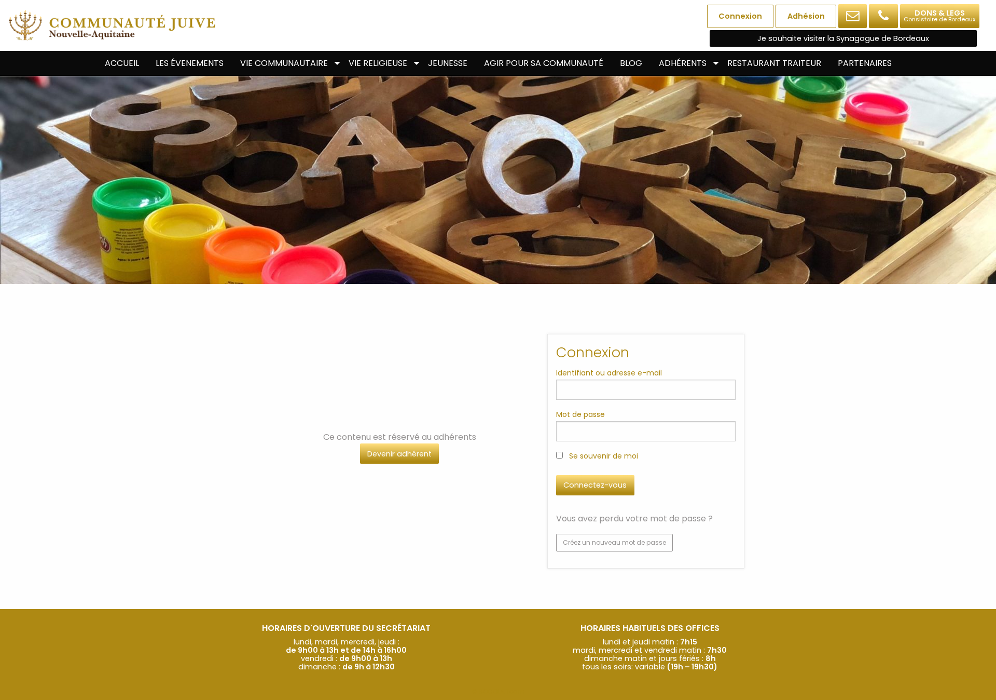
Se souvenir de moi (602, 456)
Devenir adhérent (399, 454)
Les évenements (190, 63)
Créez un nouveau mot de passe (614, 542)
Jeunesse (447, 63)
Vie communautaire (284, 63)
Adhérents (683, 63)
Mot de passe (580, 414)
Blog (631, 63)
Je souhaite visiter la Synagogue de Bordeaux (843, 38)
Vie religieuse (378, 63)
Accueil (122, 63)
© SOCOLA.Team (498, 691)
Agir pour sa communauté (543, 63)
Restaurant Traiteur (774, 63)
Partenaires (865, 63)
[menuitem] (121, 63)
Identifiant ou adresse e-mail (609, 373)
